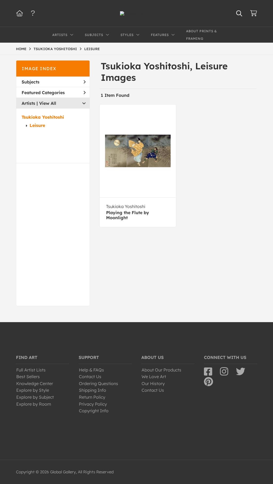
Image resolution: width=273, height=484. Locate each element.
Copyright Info (94, 410)
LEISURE (92, 49)
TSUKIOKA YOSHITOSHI (55, 49)
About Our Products (161, 370)
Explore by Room (33, 404)
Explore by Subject (35, 397)
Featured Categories (43, 92)
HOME (21, 49)
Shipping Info (92, 390)
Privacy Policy (93, 404)
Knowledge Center (34, 383)
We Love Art (154, 376)
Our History (153, 383)
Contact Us (90, 376)
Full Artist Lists (31, 370)
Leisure (37, 125)
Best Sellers (28, 376)
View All (47, 103)
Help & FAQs (91, 370)
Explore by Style (32, 390)
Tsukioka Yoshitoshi (43, 117)
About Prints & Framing (201, 35)
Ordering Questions (98, 383)
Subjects (30, 82)
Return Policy (92, 397)
